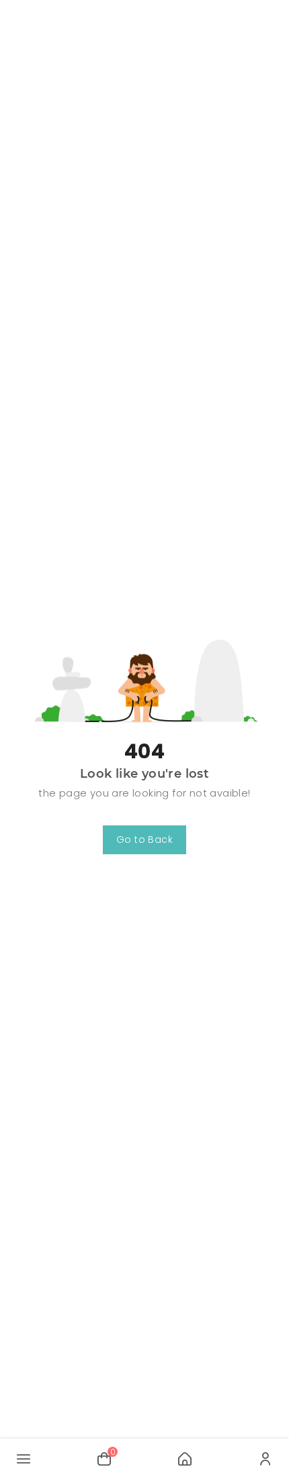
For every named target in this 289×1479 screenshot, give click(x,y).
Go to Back (144, 839)
